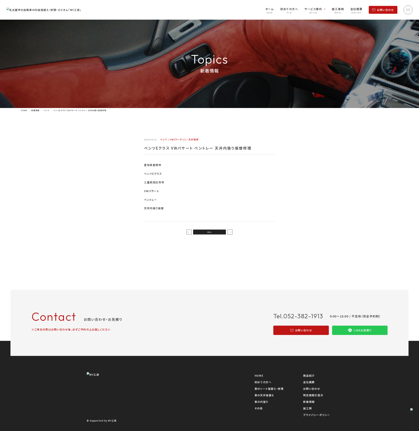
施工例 (307, 408)
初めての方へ (289, 9)
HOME (259, 375)
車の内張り (261, 402)
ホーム (269, 9)
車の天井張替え (264, 395)
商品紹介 (309, 375)
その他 (259, 408)
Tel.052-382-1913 (298, 316)
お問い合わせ (385, 10)
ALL (209, 231)
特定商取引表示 (313, 395)
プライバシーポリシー (316, 415)
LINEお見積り (363, 330)
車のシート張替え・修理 (269, 389)
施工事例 (338, 9)
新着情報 (309, 402)
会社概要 (356, 9)
